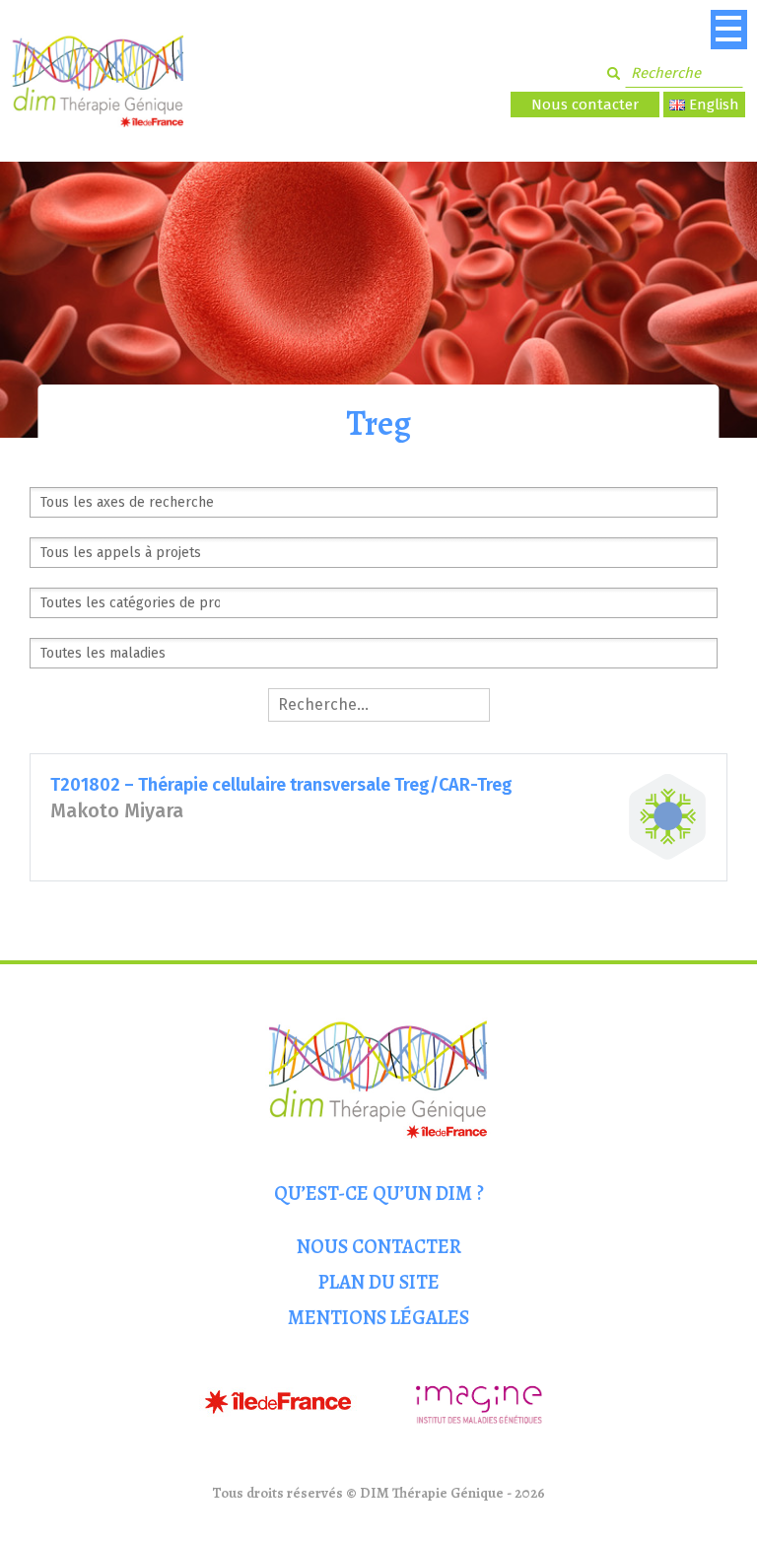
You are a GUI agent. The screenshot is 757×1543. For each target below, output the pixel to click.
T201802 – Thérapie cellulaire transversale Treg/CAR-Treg (281, 785)
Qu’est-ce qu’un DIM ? (379, 1193)
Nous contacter (585, 104)
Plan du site (379, 1282)
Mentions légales (378, 1317)
